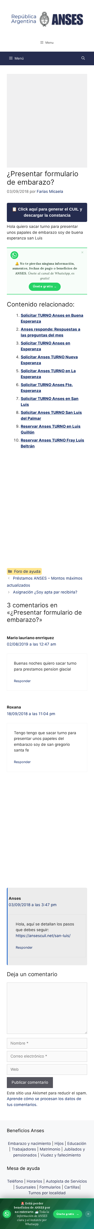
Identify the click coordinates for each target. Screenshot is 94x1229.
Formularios (50, 1187)
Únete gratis (67, 1214)
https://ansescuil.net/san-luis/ (43, 935)
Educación (76, 1143)
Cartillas (71, 1187)
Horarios (34, 1181)
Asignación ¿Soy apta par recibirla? (45, 592)
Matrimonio (50, 1149)
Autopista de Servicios (66, 1181)
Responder (22, 681)
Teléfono (15, 1181)
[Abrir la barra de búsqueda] (83, 58)
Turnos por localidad (47, 1193)
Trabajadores (24, 1149)
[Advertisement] (47, 121)
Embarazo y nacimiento (29, 1143)
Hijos (59, 1143)
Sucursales (26, 1187)
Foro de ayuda (27, 571)
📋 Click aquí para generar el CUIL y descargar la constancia (47, 212)
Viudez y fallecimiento (60, 1155)
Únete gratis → (45, 286)
